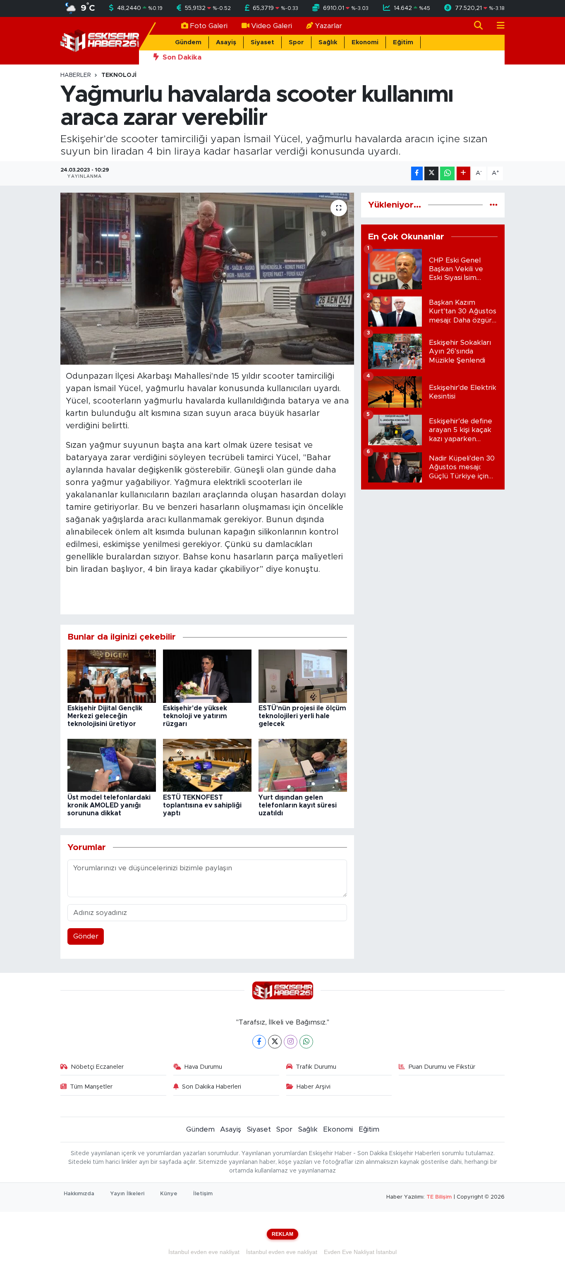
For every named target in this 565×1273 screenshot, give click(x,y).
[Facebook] (259, 1041)
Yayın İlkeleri (127, 1194)
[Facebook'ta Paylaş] (417, 173)
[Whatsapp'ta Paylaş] (447, 173)
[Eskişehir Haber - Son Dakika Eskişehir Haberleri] (99, 40)
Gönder (85, 936)
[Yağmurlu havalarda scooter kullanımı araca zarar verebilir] (207, 279)
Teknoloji (118, 75)
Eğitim (403, 42)
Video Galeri (271, 25)
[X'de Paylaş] (431, 173)
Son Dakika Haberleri (211, 1087)
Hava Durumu (203, 1067)
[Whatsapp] (306, 1041)
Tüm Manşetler (91, 1087)
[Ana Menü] (497, 26)
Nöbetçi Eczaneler (97, 1067)
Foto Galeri (208, 25)
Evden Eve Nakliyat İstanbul (360, 1252)
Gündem (188, 42)
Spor (296, 42)
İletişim (203, 1194)
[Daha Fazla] (463, 173)
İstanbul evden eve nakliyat (203, 1252)
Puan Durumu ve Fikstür (442, 1067)
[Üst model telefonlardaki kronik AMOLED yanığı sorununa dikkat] (111, 764)
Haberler (75, 75)
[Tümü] (494, 204)
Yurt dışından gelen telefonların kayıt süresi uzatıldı (298, 805)
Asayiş (226, 42)
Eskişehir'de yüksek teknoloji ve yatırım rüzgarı (195, 716)
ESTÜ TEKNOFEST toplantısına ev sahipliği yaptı (202, 805)
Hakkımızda (79, 1194)
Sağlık (327, 42)
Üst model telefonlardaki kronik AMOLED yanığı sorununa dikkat (109, 805)
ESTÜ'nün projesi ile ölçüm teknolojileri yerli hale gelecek (302, 716)
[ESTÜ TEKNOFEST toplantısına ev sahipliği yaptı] (207, 764)
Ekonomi (365, 42)
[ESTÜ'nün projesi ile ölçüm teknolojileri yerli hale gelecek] (303, 675)
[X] (275, 1041)
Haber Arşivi (313, 1087)
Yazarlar (328, 25)
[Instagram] (290, 1041)
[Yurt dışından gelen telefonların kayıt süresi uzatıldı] (303, 764)
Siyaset (262, 42)
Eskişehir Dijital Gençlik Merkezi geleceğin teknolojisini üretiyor (104, 716)
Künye (168, 1194)
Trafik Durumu (316, 1067)
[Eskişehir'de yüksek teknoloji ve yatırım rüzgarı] (207, 675)
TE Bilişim (439, 1197)
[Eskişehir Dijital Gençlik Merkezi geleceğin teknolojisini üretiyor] (111, 675)
